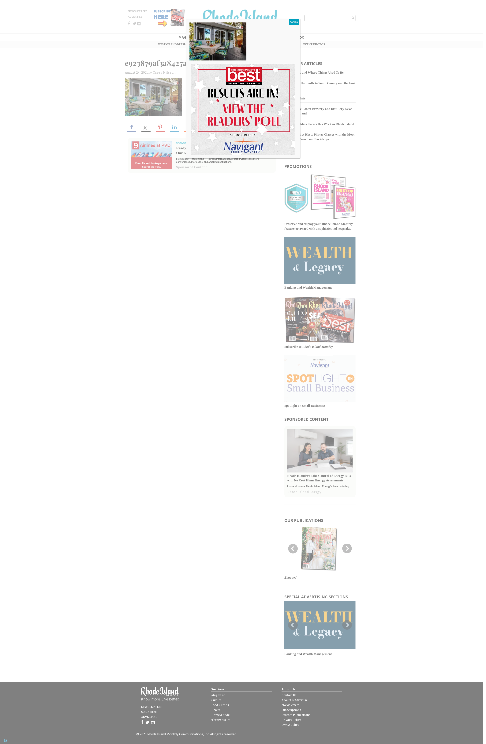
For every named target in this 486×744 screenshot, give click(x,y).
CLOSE (294, 21)
